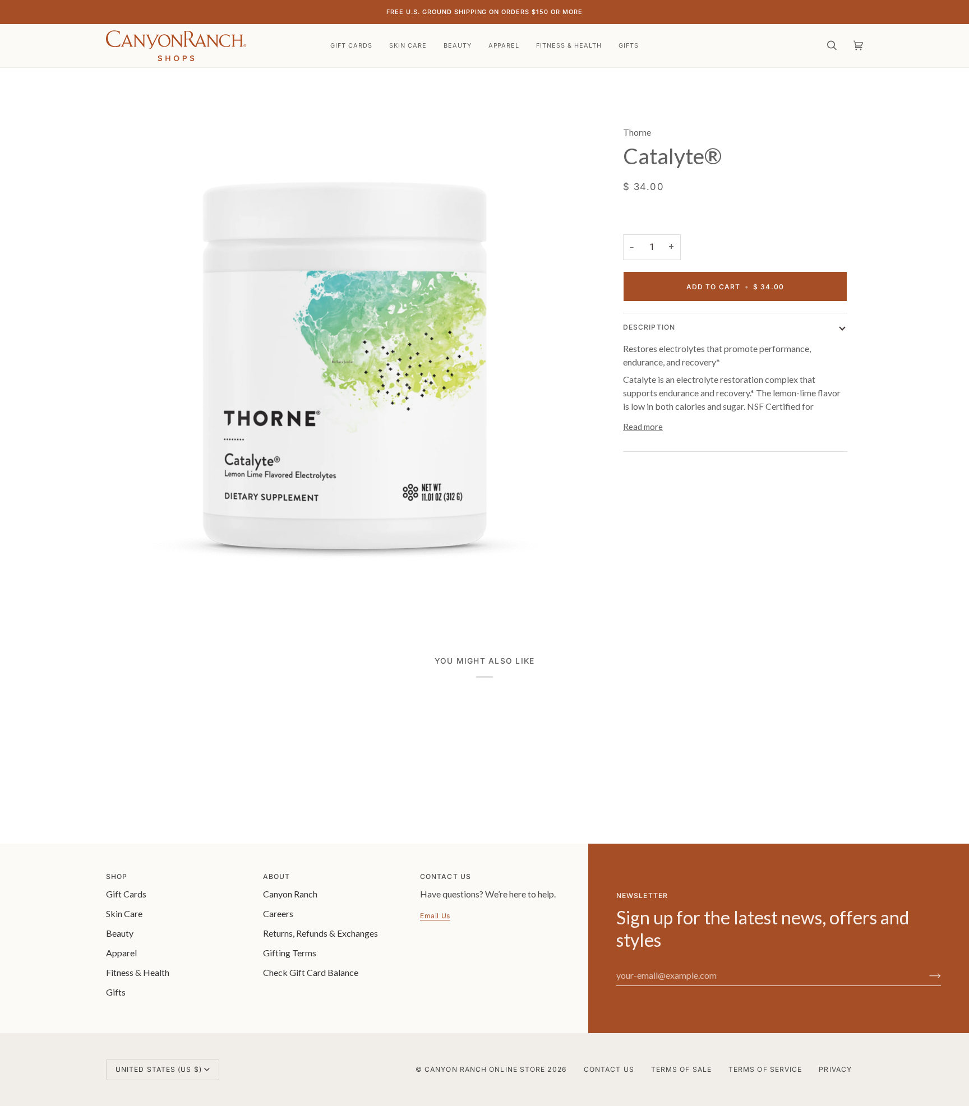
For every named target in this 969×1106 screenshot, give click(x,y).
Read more (643, 427)
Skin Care (124, 913)
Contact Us (609, 1069)
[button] (408, 45)
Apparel (121, 952)
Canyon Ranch (290, 893)
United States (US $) (159, 1069)
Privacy (835, 1069)
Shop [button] (116, 876)
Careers (278, 913)
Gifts (116, 992)
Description (649, 327)
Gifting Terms (289, 952)
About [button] (276, 876)
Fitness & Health (137, 972)
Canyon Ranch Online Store (484, 1069)
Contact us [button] (445, 876)
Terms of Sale (681, 1069)
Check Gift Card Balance (310, 972)
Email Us (435, 915)
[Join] (926, 975)
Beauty (119, 933)
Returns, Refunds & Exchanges (320, 933)
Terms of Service (765, 1069)
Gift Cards (126, 893)
